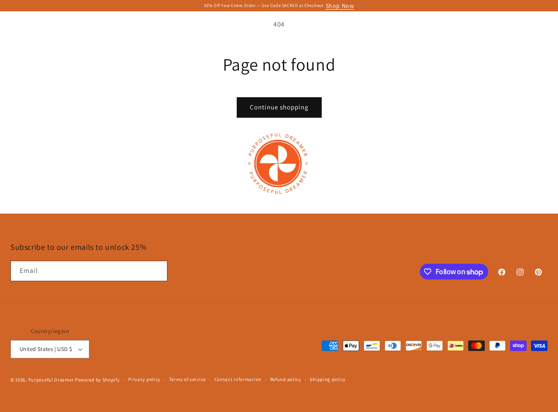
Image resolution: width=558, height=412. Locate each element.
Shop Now (340, 6)
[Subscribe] (157, 271)
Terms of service (187, 379)
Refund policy (285, 379)
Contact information (238, 379)
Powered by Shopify (97, 380)
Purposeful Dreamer (51, 380)
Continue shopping (279, 107)
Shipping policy (328, 379)
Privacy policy (144, 379)
